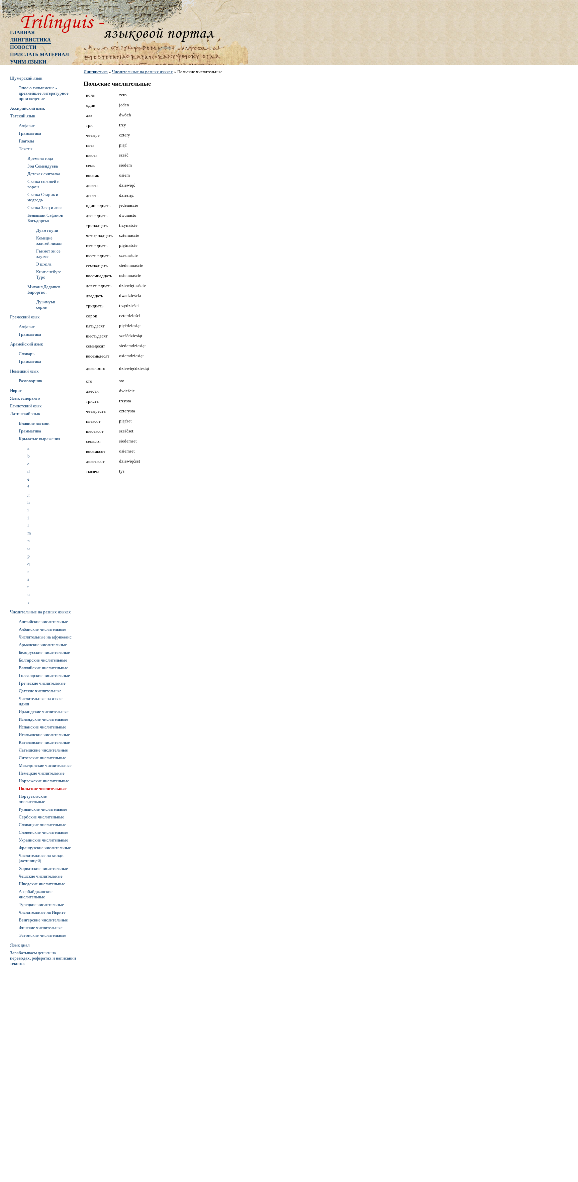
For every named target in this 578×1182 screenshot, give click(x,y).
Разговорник (30, 381)
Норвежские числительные (44, 781)
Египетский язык (25, 406)
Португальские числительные (33, 798)
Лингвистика (30, 39)
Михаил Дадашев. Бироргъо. (44, 289)
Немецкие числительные (42, 773)
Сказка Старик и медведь (42, 197)
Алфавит (27, 125)
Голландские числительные (44, 675)
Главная (22, 32)
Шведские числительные (42, 884)
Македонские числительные (45, 765)
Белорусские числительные (44, 652)
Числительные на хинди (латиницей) (41, 858)
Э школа (44, 264)
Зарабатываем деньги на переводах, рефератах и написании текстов (43, 958)
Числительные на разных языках (142, 72)
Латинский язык (25, 413)
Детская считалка (43, 174)
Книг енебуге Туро (48, 274)
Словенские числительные (43, 832)
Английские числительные (43, 621)
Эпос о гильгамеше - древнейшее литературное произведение (44, 93)
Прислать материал (39, 54)
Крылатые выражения (39, 438)
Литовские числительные (42, 758)
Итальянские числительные (44, 734)
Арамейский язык (26, 344)
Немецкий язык (24, 371)
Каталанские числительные (44, 742)
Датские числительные (40, 691)
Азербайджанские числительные (36, 894)
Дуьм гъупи (47, 230)
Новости (23, 47)
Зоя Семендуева (42, 166)
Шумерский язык (26, 78)
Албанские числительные (42, 629)
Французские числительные (45, 848)
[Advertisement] (37, 1068)
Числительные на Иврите (42, 912)
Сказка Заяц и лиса (45, 207)
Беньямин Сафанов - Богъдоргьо (46, 217)
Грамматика (30, 133)
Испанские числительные (42, 727)
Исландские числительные (43, 719)
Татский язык (22, 116)
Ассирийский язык (27, 108)
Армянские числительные (43, 645)
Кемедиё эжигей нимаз (49, 240)
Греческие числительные (42, 683)
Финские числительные (41, 927)
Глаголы (26, 141)
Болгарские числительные (43, 660)
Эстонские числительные (42, 935)
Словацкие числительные (42, 824)
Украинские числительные (43, 840)
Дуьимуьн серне (45, 304)
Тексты (25, 148)
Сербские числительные (41, 817)
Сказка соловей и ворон (43, 184)
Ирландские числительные (44, 711)
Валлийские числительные (43, 668)
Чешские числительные (41, 876)
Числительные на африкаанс (45, 637)
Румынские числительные (43, 809)
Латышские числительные (43, 750)
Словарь (26, 354)
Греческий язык (24, 317)
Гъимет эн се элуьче (48, 253)
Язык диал (19, 945)
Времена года (40, 158)
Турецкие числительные (41, 904)
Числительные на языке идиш (41, 701)
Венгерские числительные (43, 920)
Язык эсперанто (25, 398)
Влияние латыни (34, 423)
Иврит (16, 390)
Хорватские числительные (43, 868)
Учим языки (28, 61)
